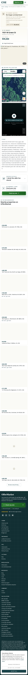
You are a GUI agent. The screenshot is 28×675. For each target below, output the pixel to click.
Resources (4, 570)
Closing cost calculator (6, 608)
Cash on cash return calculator (8, 606)
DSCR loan (3, 525)
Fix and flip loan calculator (7, 624)
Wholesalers (4, 565)
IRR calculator (4, 626)
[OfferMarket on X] (9, 515)
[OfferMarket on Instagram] (6, 515)
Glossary (3, 578)
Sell (2, 544)
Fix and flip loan (5, 529)
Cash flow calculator (6, 602)
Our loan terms (4, 527)
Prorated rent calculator (6, 634)
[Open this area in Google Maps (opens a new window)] (4, 101)
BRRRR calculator (5, 600)
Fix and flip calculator (6, 622)
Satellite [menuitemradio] (12, 71)
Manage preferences (14, 664)
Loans (3, 520)
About (2, 590)
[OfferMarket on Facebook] (2, 515)
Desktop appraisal (5, 612)
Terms (25, 101)
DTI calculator (4, 618)
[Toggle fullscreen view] (23, 71)
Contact (3, 592)
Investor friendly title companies (8, 584)
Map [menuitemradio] (5, 71)
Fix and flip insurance (6, 541)
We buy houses (5, 551)
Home (2, 6)
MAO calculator (4, 630)
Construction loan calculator (7, 610)
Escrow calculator (5, 620)
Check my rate (18, 2)
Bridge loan (4, 532)
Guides (3, 575)
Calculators (5, 596)
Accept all (14, 671)
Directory (3, 559)
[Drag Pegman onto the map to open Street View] (23, 98)
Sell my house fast (5, 549)
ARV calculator (4, 598)
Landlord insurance (5, 539)
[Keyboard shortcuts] (9, 101)
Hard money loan (5, 531)
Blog (2, 573)
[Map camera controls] (23, 93)
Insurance (4, 536)
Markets (3, 580)
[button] (14, 119)
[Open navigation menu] (25, 2)
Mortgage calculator (6, 632)
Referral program (5, 582)
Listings (6, 6)
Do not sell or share (14, 667)
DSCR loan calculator (6, 616)
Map (2, 557)
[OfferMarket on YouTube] (12, 515)
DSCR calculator (5, 614)
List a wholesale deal (6, 566)
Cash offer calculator (6, 604)
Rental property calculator (7, 636)
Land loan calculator (6, 628)
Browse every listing (14, 484)
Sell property (4, 547)
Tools (2, 576)
